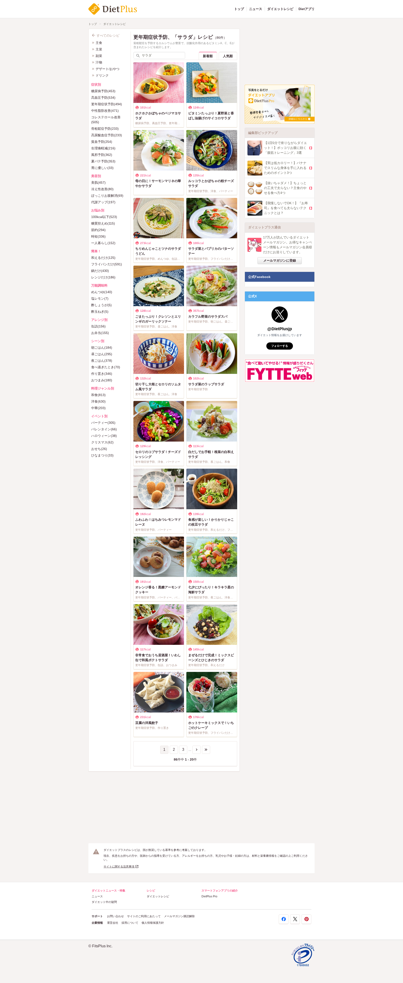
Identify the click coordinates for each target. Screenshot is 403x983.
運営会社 (112, 922)
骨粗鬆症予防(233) (105, 128)
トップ (239, 9)
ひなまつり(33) (102, 455)
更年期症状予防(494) (106, 104)
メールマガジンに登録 (279, 260)
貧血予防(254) (101, 142)
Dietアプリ (307, 9)
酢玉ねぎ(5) (99, 311)
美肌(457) (98, 182)
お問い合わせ (115, 916)
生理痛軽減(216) (103, 148)
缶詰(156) (98, 326)
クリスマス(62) (102, 442)
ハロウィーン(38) (104, 436)
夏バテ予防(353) (103, 161)
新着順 (208, 56)
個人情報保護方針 (153, 922)
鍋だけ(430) (100, 271)
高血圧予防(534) (103, 97)
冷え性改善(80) (102, 189)
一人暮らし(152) (103, 243)
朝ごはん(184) (101, 347)
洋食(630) (98, 401)
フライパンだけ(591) (106, 264)
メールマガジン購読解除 (179, 916)
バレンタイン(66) (104, 429)
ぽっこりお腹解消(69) (107, 195)
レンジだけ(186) (103, 277)
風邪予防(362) (101, 155)
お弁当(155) (100, 333)
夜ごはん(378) (101, 360)
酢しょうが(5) (101, 305)
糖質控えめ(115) (103, 223)
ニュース (255, 9)
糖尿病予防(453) (103, 91)
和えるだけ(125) (103, 258)
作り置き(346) (101, 374)
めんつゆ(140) (101, 292)
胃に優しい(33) (102, 168)
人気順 (228, 56)
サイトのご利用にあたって (144, 916)
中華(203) (98, 408)
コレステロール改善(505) (106, 119)
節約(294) (98, 230)
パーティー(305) (103, 423)
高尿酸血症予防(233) (106, 135)
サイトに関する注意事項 (119, 866)
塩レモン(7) (99, 298)
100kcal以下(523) (104, 217)
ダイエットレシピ (280, 9)
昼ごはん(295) (101, 354)
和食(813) (98, 395)
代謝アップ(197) (103, 202)
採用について (130, 922)
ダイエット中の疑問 (104, 902)
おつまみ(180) (101, 380)
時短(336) (98, 236)
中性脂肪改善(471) (105, 110)
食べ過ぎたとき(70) (105, 367)
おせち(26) (99, 449)
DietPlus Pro (209, 896)
